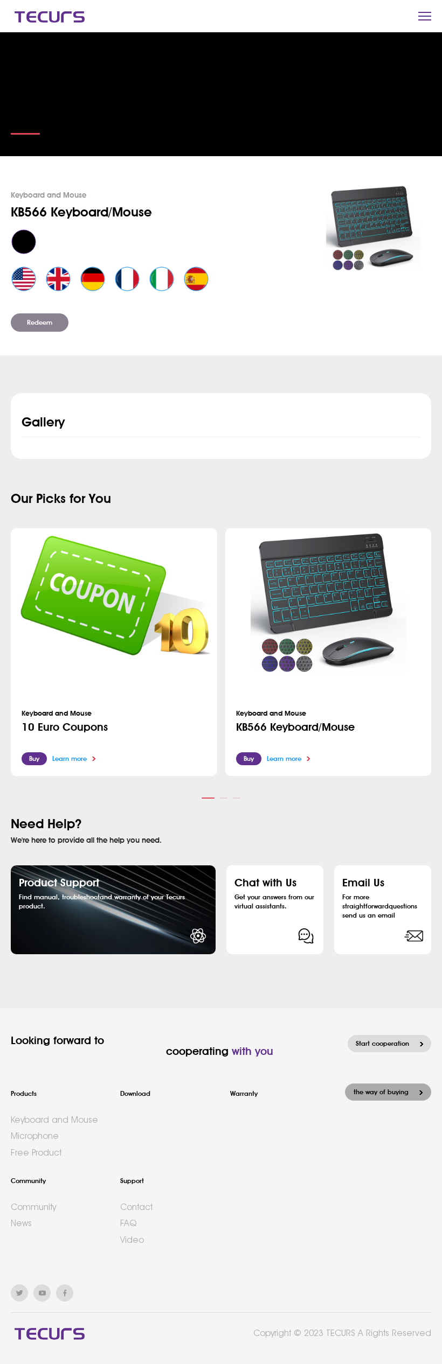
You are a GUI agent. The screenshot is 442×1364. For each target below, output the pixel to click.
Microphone (35, 1136)
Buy (34, 759)
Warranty (244, 1093)
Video (132, 1240)
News (21, 1223)
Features (25, 121)
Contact (136, 1207)
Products (24, 1093)
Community (28, 1181)
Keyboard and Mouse (54, 1120)
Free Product (36, 1153)
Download (135, 1093)
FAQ (128, 1223)
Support (132, 1181)
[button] (208, 798)
